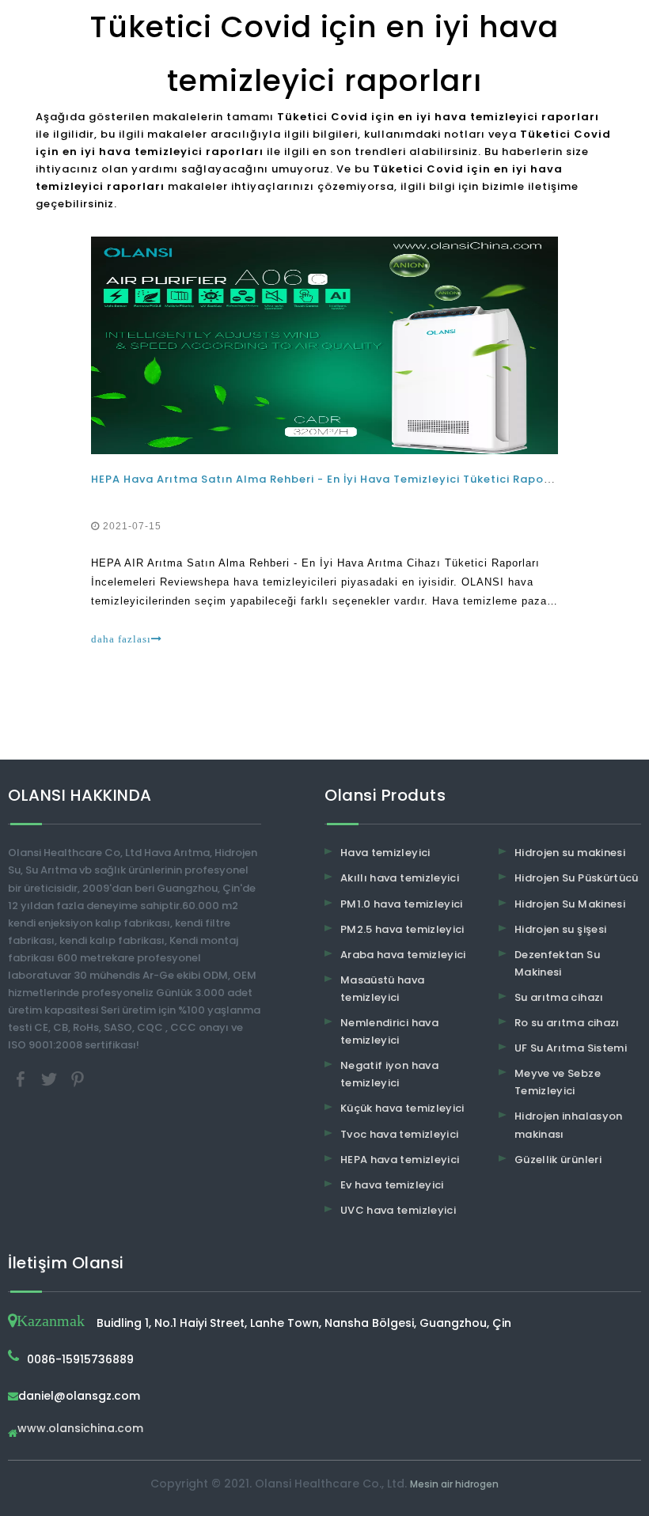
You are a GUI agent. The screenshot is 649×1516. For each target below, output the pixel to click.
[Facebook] (22, 1078)
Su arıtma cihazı (559, 997)
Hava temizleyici (385, 852)
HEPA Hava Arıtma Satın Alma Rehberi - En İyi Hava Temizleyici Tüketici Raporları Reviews (355, 479)
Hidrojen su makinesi (569, 852)
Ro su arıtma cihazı (567, 1022)
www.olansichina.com (80, 1429)
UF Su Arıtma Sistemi (570, 1048)
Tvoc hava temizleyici (399, 1134)
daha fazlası (121, 639)
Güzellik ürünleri (558, 1159)
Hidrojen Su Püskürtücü (576, 877)
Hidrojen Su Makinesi (569, 903)
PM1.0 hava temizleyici (401, 903)
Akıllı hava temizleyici (399, 877)
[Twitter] (50, 1078)
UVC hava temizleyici (398, 1210)
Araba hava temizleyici (403, 954)
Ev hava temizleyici (392, 1184)
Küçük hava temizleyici (402, 1108)
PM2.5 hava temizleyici (402, 929)
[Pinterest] (77, 1078)
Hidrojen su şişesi (560, 929)
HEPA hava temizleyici (399, 1159)
